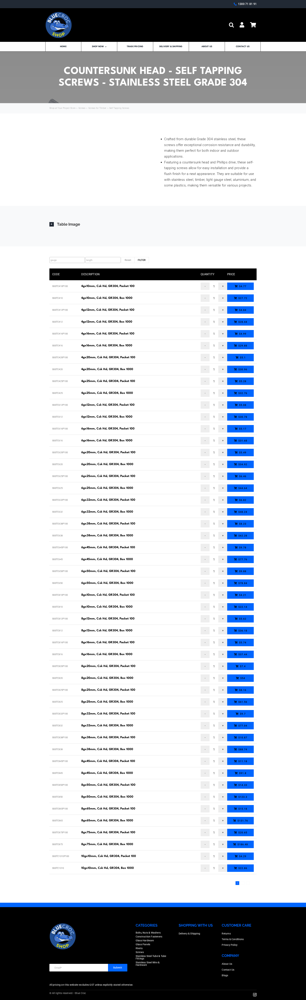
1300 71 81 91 (247, 4)
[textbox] (68, 260)
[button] (231, 25)
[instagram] (255, 994)
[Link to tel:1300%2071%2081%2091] (235, 4)
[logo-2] (58, 13)
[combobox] (67, 260)
